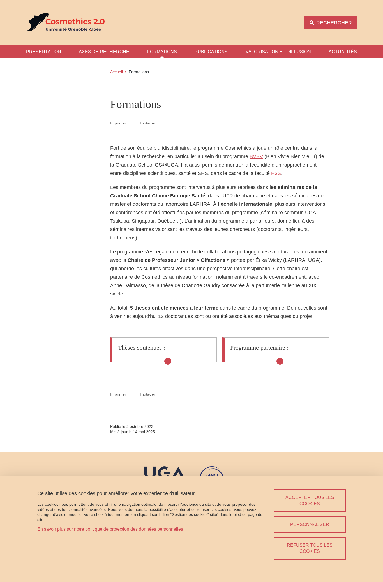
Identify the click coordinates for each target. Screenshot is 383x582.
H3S (276, 173)
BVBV (256, 156)
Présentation (43, 51)
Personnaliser (309, 524)
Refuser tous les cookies (310, 548)
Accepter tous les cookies (309, 500)
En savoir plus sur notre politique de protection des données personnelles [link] (110, 529)
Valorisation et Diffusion (278, 51)
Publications (211, 51)
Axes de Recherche (104, 51)
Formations (162, 51)
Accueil (116, 72)
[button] (162, 123)
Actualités (343, 51)
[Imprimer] (133, 123)
